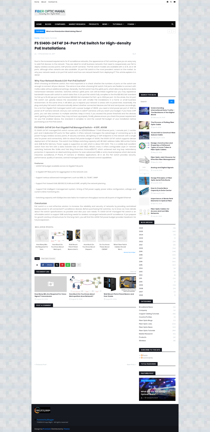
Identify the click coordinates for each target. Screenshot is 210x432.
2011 (157, 278)
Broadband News (157, 307)
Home (37, 2)
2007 (157, 292)
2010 (157, 282)
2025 (157, 231)
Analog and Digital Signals (162, 167)
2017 (157, 258)
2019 (157, 251)
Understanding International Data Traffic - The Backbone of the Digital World (163, 111)
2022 (157, 241)
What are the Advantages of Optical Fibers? (155, 393)
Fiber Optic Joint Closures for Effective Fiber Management (163, 158)
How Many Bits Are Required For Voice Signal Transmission (50, 295)
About (43, 2)
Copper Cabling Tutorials (157, 314)
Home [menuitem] (39, 24)
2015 (157, 265)
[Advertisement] (131, 12)
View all (133, 272)
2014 (157, 268)
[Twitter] (56, 265)
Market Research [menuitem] (77, 24)
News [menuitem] (104, 24)
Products (157, 337)
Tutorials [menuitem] (117, 24)
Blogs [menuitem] (48, 24)
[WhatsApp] (67, 265)
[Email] (73, 265)
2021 (157, 245)
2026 (157, 228)
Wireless (157, 340)
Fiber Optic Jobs (157, 324)
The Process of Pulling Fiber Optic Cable (162, 123)
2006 (157, 295)
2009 (157, 285)
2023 (157, 238)
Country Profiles (157, 317)
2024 (157, 235)
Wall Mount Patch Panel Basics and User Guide (119, 295)
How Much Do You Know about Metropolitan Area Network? (82, 295)
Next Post (131, 364)
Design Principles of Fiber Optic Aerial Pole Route (161, 179)
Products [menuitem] (94, 24)
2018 (157, 255)
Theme (67, 429)
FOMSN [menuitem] (131, 24)
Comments (147, 358)
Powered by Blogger (45, 420)
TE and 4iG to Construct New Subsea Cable (163, 134)
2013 (157, 271)
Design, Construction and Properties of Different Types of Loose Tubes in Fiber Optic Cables (162, 146)
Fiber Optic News (157, 327)
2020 (157, 248)
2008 (157, 288)
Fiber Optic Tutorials (49, 38)
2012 (157, 275)
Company (157, 310)
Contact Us (52, 2)
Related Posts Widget (129, 252)
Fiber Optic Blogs (157, 320)
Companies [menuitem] (60, 24)
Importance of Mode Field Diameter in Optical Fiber (162, 200)
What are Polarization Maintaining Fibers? (64, 31)
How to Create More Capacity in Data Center (161, 189)
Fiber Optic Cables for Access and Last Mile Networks (160, 211)
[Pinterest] (62, 265)
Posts (145, 355)
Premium (47, 429)
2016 (157, 261)
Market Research (157, 334)
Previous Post (41, 364)
